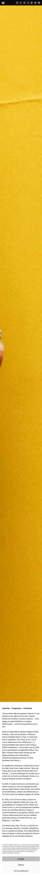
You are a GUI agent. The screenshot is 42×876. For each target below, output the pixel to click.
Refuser (21, 865)
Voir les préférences (21, 871)
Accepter (21, 859)
